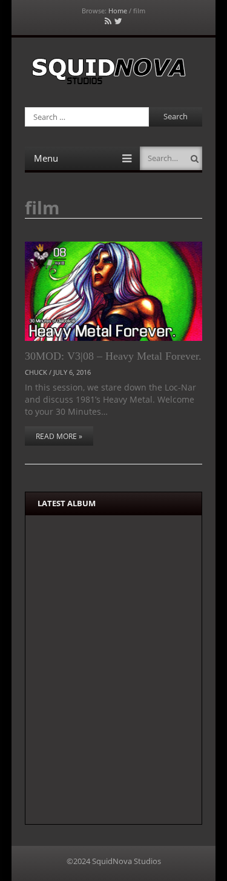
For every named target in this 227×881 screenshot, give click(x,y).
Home (117, 10)
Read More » (59, 436)
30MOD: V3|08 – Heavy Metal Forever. (113, 356)
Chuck (36, 372)
